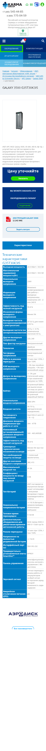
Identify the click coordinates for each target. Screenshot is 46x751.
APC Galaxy (26, 78)
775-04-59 (16, 15)
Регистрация (42, 4)
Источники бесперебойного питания (18, 76)
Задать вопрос (23, 229)
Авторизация (38, 4)
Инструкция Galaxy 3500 (25, 218)
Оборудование (26, 71)
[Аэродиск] (23, 614)
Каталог (14, 71)
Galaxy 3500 (38, 78)
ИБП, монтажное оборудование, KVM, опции (20, 72)
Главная (5, 71)
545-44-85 (12, 11)
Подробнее (24, 205)
